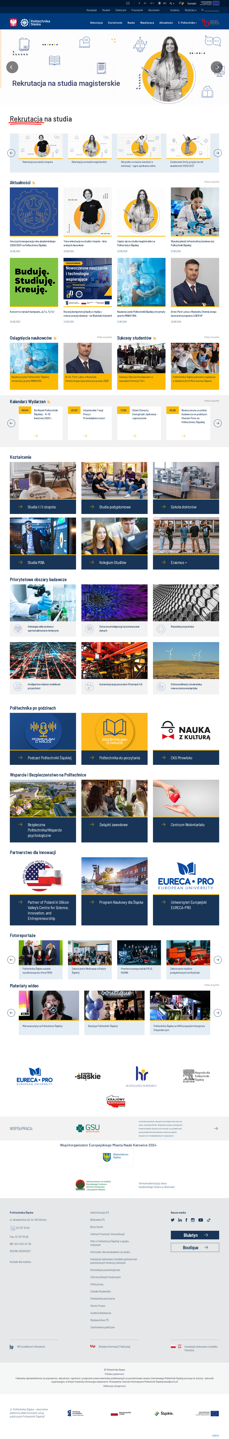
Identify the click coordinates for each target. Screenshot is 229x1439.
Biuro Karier (96, 1226)
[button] (114, 67)
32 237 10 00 (23, 1227)
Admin (215, 1435)
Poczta (128, 3)
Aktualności (166, 22)
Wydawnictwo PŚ (99, 1320)
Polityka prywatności (114, 1374)
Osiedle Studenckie (100, 1291)
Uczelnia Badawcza (100, 1312)
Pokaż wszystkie (211, 182)
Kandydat (92, 10)
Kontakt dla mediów (20, 1261)
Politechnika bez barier (102, 1298)
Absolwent (153, 10)
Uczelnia (174, 10)
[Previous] (11, 153)
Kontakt (192, 3)
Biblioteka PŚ (97, 1219)
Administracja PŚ (99, 1212)
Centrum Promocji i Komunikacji (107, 1234)
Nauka (131, 22)
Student (106, 10)
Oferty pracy (96, 1284)
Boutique (190, 1247)
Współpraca (147, 22)
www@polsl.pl (170, 1381)
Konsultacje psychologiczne (105, 1269)
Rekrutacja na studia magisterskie (57, 83)
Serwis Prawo (97, 1305)
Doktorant (121, 10)
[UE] (207, 3)
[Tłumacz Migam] (183, 3)
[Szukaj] (202, 10)
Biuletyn (191, 1235)
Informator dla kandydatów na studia (110, 1252)
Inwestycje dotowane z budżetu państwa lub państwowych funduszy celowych (113, 1260)
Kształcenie (115, 22)
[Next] (218, 153)
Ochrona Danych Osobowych (105, 1277)
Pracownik (137, 10)
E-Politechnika (186, 22)
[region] (114, 67)
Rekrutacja (96, 22)
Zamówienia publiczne (102, 1327)
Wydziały (190, 10)
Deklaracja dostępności (114, 1386)
